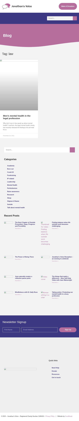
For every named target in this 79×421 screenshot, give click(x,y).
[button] (4, 18)
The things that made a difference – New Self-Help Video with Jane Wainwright (62, 278)
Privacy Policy (50, 416)
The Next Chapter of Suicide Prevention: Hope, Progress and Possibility (25, 224)
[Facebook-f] (54, 386)
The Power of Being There (24, 257)
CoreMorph (68, 416)
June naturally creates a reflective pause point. (23, 277)
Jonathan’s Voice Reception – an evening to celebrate (62, 258)
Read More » (18, 228)
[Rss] (69, 386)
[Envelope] (64, 386)
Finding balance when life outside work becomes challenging (61, 224)
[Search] (75, 18)
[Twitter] (50, 386)
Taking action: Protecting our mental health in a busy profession (62, 294)
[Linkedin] (59, 386)
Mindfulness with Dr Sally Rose (26, 292)
